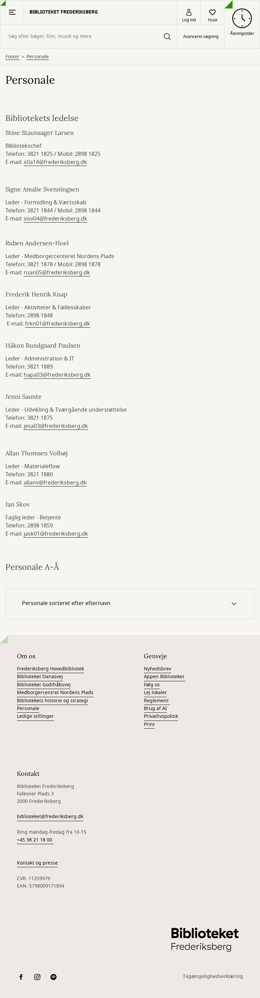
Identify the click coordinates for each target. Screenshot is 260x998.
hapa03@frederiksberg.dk (57, 375)
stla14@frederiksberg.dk (55, 162)
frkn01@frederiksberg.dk (57, 324)
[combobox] (88, 36)
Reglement (157, 700)
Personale (37, 57)
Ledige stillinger (35, 716)
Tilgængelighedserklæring (213, 976)
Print (149, 724)
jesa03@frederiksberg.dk (56, 426)
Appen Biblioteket (165, 676)
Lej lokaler (155, 692)
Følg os (152, 684)
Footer (12, 57)
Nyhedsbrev (157, 668)
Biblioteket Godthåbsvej (44, 684)
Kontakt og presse (37, 863)
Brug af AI (155, 708)
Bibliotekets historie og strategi (52, 700)
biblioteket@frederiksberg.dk (50, 816)
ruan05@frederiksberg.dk (57, 273)
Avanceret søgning (200, 37)
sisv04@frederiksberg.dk (55, 219)
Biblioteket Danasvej (40, 676)
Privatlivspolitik (161, 716)
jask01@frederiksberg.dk (56, 534)
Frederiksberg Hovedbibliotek (50, 668)
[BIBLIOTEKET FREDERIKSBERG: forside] (204, 939)
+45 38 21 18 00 (35, 840)
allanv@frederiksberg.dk (55, 483)
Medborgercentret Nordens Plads (55, 692)
